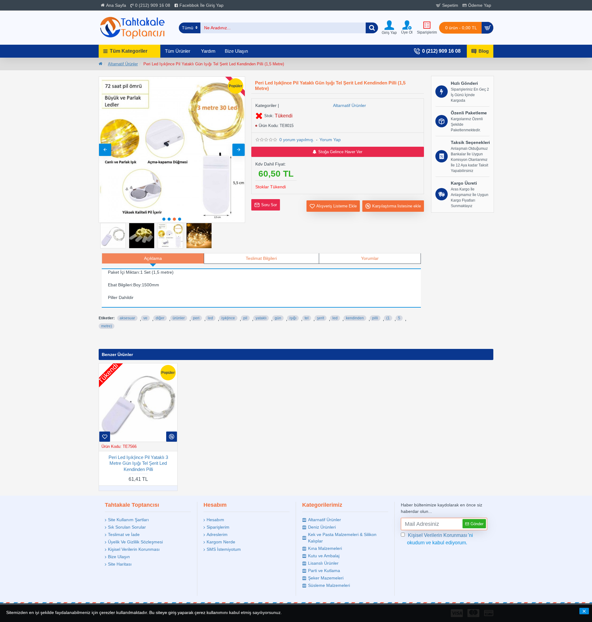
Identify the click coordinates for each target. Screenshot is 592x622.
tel (307, 318)
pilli (375, 318)
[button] (105, 150)
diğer (160, 318)
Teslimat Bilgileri (261, 258)
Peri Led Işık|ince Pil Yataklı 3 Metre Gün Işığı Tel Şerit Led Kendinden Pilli (138, 463)
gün (278, 318)
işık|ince (228, 318)
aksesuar (127, 318)
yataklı (261, 318)
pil (245, 318)
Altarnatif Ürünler (123, 64)
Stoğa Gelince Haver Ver (340, 151)
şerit (320, 318)
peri (196, 318)
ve (145, 318)
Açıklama (153, 258)
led (210, 318)
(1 (388, 318)
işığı (293, 318)
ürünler (179, 318)
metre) (106, 326)
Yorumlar (370, 258)
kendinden (355, 318)
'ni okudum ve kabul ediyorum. (440, 539)
